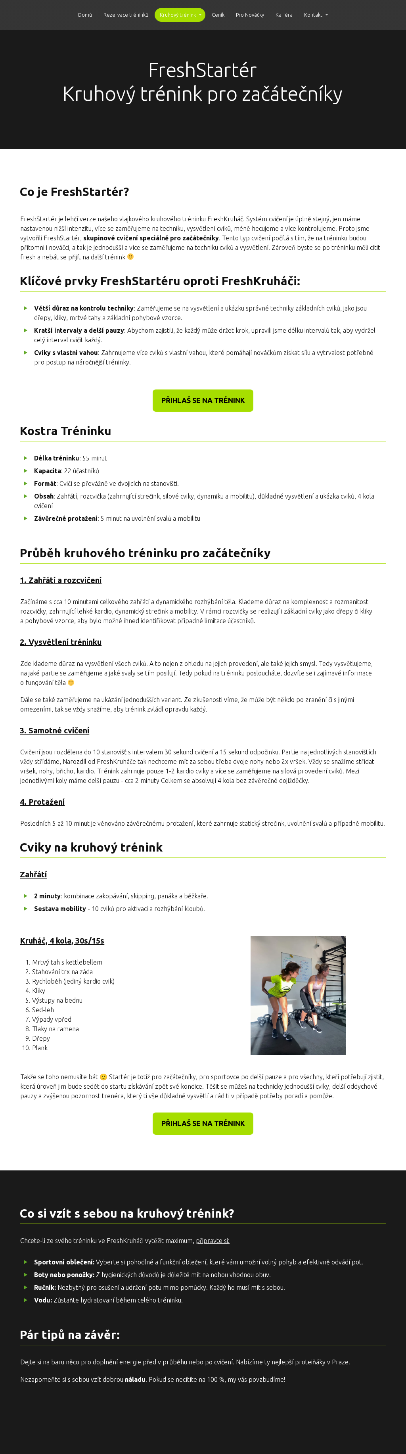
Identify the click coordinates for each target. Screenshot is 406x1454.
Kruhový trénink (178, 14)
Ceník (218, 14)
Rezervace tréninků (125, 14)
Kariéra (284, 14)
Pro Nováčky (250, 14)
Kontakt (313, 14)
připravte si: (213, 1240)
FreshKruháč (225, 219)
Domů (85, 14)
